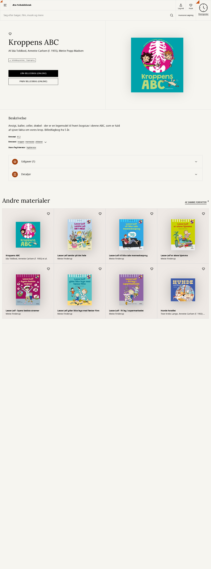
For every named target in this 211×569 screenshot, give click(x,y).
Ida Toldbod (19, 51)
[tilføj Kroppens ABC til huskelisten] (10, 34)
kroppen (21, 141)
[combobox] (88, 15)
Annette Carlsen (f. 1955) (42, 51)
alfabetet (39, 141)
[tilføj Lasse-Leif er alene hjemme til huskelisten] (203, 214)
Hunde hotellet (168, 310)
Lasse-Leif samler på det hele (71, 255)
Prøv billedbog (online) (33, 81)
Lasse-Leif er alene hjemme (174, 255)
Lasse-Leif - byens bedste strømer (22, 310)
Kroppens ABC (13, 255)
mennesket (29, 141)
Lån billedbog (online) (33, 73)
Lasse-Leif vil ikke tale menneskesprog (128, 255)
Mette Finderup (64, 259)
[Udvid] (45, 142)
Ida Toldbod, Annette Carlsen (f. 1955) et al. (26, 259)
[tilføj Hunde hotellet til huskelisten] (203, 269)
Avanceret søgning (185, 15)
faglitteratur (31, 147)
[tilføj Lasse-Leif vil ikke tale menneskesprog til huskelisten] (152, 214)
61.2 (19, 136)
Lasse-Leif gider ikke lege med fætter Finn (78, 310)
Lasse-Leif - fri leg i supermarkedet (126, 310)
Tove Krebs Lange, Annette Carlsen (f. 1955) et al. (183, 314)
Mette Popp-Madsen (71, 51)
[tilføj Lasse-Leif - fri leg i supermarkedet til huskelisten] (152, 269)
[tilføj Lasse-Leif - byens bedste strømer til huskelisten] (48, 269)
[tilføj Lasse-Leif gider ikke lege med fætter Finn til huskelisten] (100, 269)
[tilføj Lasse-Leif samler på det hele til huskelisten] (100, 214)
